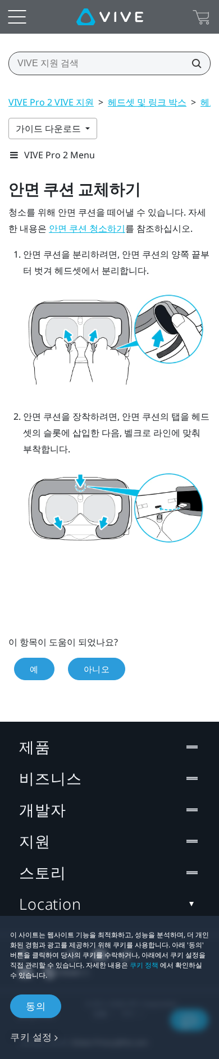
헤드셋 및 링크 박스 (147, 102)
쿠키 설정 (31, 1036)
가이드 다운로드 (49, 128)
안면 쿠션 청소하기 (87, 228)
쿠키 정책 (144, 965)
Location (50, 903)
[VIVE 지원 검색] (193, 63)
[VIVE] (109, 16)
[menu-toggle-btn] (17, 17)
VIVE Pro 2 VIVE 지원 (51, 102)
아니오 (97, 669)
